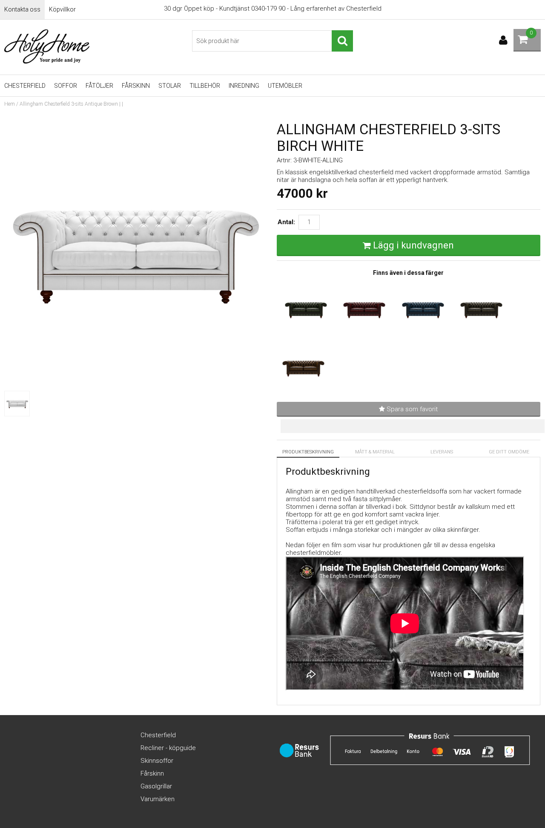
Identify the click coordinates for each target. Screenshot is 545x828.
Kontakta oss (22, 9)
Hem (9, 104)
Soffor (65, 85)
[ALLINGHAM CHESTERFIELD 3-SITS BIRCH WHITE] (136, 383)
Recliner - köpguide (168, 748)
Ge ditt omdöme (509, 452)
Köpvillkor (62, 9)
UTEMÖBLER (285, 85)
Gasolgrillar (156, 786)
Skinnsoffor (157, 761)
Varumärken (158, 799)
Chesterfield (25, 85)
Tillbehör (204, 85)
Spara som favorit (411, 409)
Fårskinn (136, 85)
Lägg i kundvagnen (413, 245)
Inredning (244, 85)
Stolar (169, 85)
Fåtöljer (99, 85)
